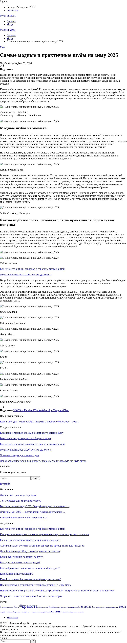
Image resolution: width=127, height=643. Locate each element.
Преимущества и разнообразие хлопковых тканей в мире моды (35, 585)
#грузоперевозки (6, 607)
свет (48, 612)
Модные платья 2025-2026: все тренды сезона (25, 274)
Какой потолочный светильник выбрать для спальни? (30, 579)
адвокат (57, 607)
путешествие (35, 612)
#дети (16, 607)
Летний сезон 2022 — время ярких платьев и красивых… (32, 512)
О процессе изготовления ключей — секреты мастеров (31, 596)
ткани (63, 612)
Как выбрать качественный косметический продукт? (30, 568)
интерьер (97, 607)
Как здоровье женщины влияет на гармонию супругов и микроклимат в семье (44, 534)
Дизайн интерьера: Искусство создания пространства (30, 551)
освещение (25, 612)
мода (122, 606)
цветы (76, 612)
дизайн (77, 607)
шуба (81, 612)
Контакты (12, 10)
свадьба (43, 612)
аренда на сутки (67, 607)
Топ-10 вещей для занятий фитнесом (20, 500)
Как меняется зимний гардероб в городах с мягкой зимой (32, 268)
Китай (51, 607)
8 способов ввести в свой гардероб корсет (23, 517)
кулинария (105, 607)
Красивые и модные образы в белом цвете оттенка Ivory (32, 432)
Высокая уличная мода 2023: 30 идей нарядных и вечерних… (34, 506)
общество (16, 612)
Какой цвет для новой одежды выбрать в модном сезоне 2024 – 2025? (39, 421)
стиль (56, 611)
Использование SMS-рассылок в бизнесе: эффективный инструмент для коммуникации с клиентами (57, 590)
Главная (11, 21)
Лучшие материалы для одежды (18, 495)
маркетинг (114, 607)
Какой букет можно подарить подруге (21, 556)
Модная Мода (8, 15)
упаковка (69, 612)
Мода (10, 24)
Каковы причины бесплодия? (16, 573)
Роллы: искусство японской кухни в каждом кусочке (30, 540)
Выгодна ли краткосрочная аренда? (20, 562)
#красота (28, 606)
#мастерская (43, 607)
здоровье (87, 606)
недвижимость (6, 612)
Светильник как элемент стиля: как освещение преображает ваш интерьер (42, 545)
